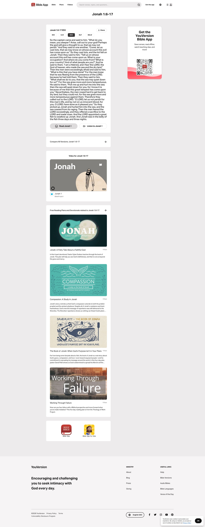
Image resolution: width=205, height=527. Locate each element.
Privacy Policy (51, 513)
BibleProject (59, 196)
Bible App (66, 436)
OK (198, 521)
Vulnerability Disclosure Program (43, 516)
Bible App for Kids (89, 436)
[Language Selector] (160, 4)
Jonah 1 (60, 193)
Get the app (149, 5)
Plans (61, 5)
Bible (54, 5)
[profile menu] (169, 4)
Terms (60, 513)
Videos (70, 5)
